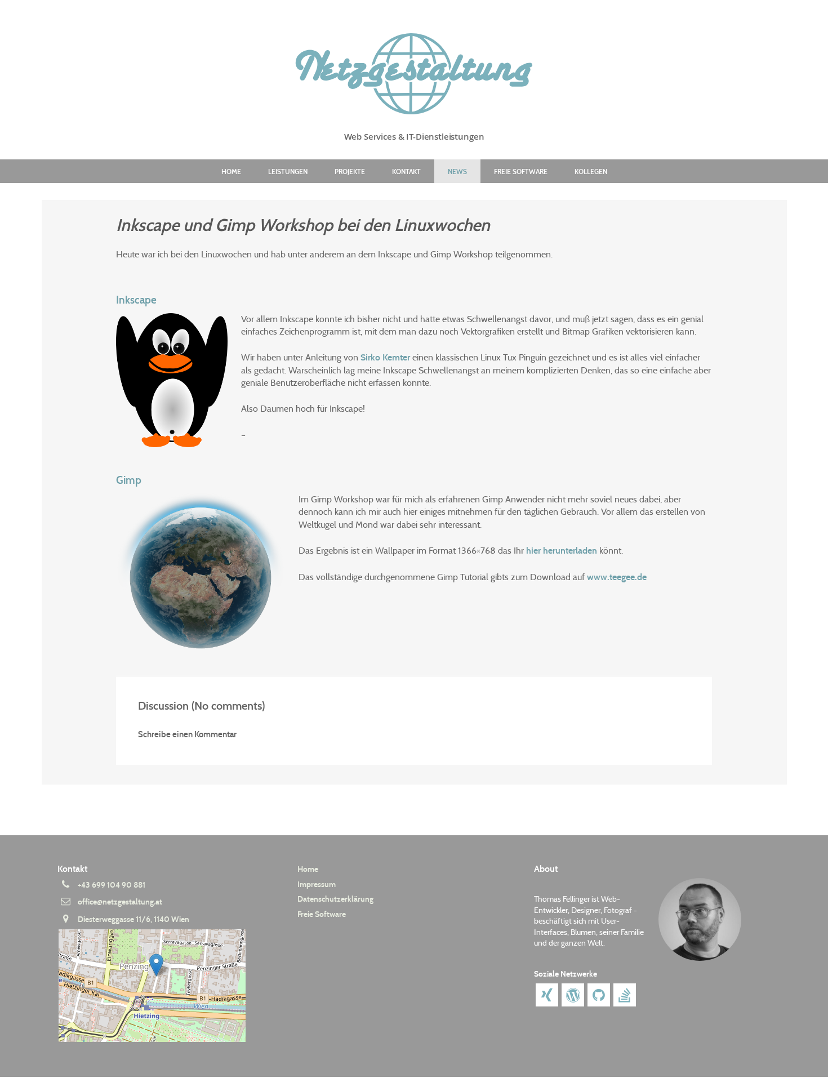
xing (547, 994)
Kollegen (591, 172)
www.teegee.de (617, 577)
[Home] (414, 74)
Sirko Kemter (385, 357)
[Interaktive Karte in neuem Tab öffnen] (160, 985)
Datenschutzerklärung (335, 899)
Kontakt (406, 172)
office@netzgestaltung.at (120, 902)
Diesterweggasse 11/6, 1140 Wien (133, 919)
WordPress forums (573, 994)
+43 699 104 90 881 (111, 885)
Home (231, 172)
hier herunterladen (561, 550)
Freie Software (520, 172)
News (457, 172)
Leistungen (288, 172)
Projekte (350, 172)
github (598, 994)
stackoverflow (624, 994)
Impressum (316, 884)
